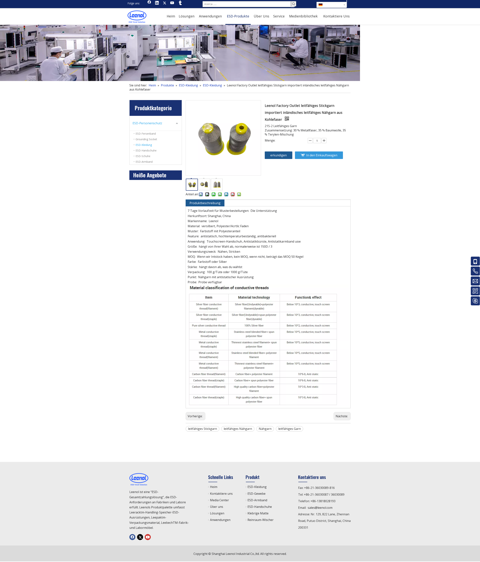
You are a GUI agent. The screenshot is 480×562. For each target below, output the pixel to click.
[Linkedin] (157, 3)
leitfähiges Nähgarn (238, 429)
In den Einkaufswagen (321, 155)
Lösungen (217, 513)
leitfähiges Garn (289, 429)
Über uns (216, 507)
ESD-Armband (144, 161)
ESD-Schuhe (143, 156)
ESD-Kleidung (144, 145)
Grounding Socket (146, 139)
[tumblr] (180, 3)
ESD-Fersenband (146, 133)
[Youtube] (172, 3)
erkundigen (278, 155)
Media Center (219, 500)
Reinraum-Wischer (261, 520)
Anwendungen (220, 520)
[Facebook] (149, 3)
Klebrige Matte (258, 513)
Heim (213, 487)
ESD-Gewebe (257, 494)
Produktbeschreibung (205, 203)
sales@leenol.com (320, 508)
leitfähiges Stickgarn (202, 429)
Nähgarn (265, 429)
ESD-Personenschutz (147, 123)
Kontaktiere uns (221, 494)
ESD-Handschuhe (146, 150)
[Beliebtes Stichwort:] (293, 3)
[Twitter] (165, 3)
